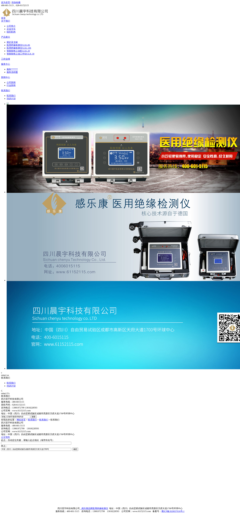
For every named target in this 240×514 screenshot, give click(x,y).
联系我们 (5, 90)
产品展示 (5, 37)
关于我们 (5, 21)
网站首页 (21, 420)
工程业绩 (5, 59)
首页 (3, 18)
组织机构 (11, 32)
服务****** (12, 69)
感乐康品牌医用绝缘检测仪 (94, 508)
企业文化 (11, 29)
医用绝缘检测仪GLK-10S (19, 48)
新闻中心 (5, 77)
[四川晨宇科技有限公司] (25, 16)
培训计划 (11, 98)
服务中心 (5, 64)
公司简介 (11, 26)
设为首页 (5, 2)
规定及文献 (12, 42)
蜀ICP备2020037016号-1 (172, 511)
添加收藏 (16, 2)
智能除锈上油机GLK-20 (18, 51)
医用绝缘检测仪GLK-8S (18, 45)
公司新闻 (11, 82)
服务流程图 (12, 72)
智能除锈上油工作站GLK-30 (20, 54)
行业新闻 (11, 85)
